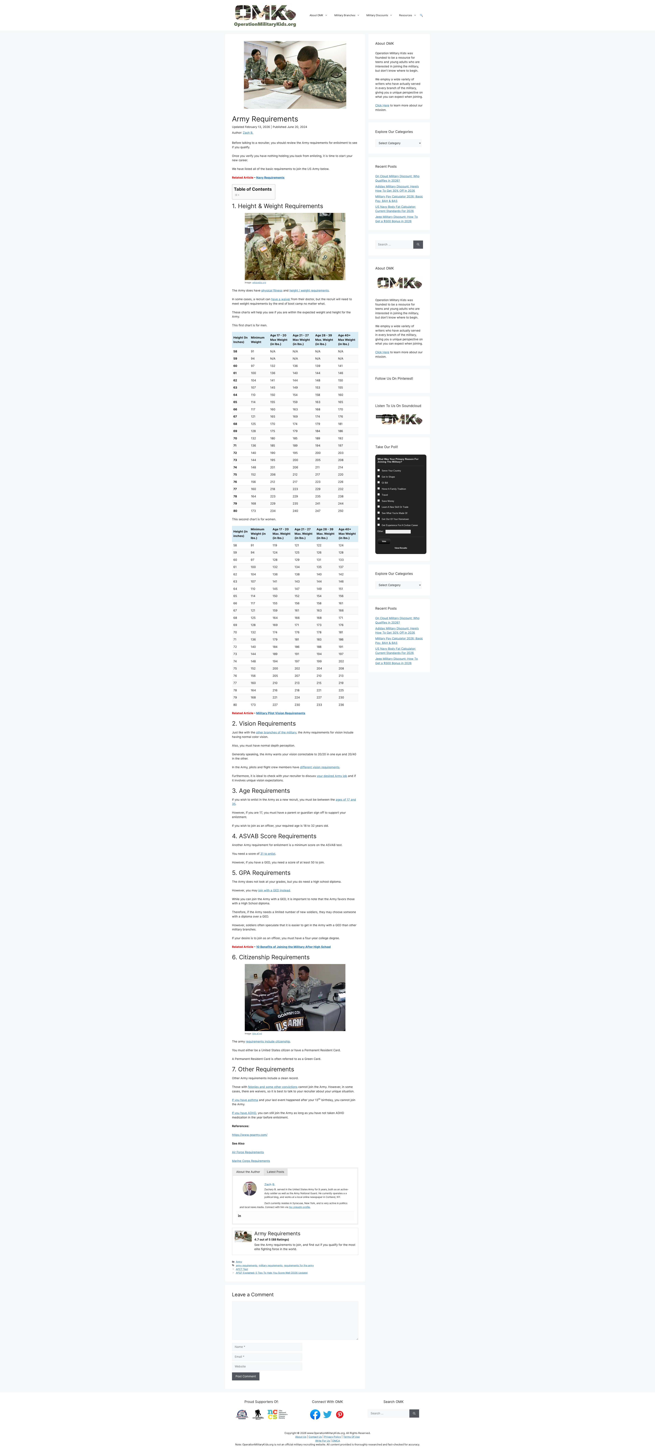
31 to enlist (267, 853)
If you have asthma (245, 1100)
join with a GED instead (274, 890)
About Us (300, 1436)
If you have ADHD (244, 1113)
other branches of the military (276, 732)
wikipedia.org (259, 282)
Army (239, 1261)
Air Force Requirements (248, 1152)
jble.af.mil (257, 1033)
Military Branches (344, 15)
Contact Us (315, 1436)
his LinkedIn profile (299, 1207)
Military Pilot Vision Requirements (280, 713)
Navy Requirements (270, 177)
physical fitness (271, 290)
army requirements (246, 1265)
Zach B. (248, 132)
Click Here (382, 105)
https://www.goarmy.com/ (249, 1134)
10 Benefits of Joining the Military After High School (293, 947)
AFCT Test (242, 1269)
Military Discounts (377, 15)
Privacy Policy (332, 1436)
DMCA (336, 1440)
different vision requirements (319, 767)
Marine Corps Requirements (251, 1161)
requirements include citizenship (268, 1041)
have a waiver (280, 299)
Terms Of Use (351, 1436)
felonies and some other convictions (272, 1087)
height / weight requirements (309, 290)
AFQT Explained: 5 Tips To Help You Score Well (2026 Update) (272, 1272)
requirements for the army (299, 1265)
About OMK (316, 15)
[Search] (418, 245)
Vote (384, 541)
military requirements (271, 1265)
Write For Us (322, 1440)
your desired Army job (332, 776)
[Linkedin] (239, 1216)
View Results (401, 548)
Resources (405, 15)
